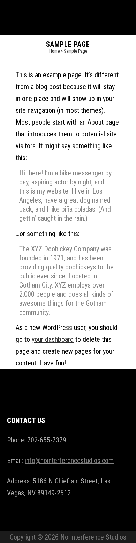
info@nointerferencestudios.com (69, 460)
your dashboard (53, 339)
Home (54, 51)
